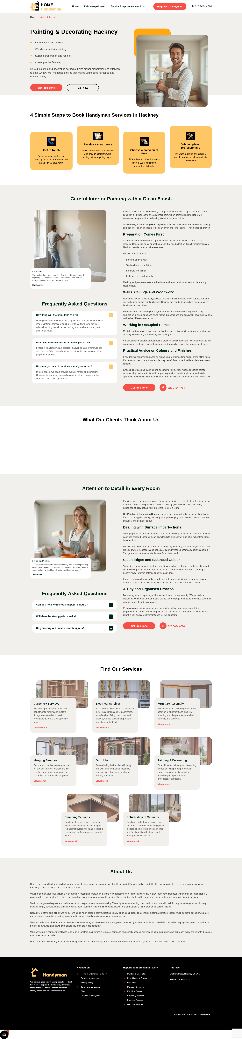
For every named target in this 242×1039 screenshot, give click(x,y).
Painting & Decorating (136, 974)
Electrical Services (135, 991)
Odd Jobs (131, 982)
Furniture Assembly (135, 1000)
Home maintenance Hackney (94, 974)
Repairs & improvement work (126, 6)
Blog (83, 991)
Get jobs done (46, 87)
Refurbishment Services (137, 978)
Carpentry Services (135, 995)
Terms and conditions (90, 987)
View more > (40, 727)
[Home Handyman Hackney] (45, 6)
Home (75, 6)
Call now (83, 87)
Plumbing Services (135, 987)
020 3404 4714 (203, 6)
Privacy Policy (87, 982)
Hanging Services (135, 1004)
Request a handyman (169, 6)
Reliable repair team (94, 6)
